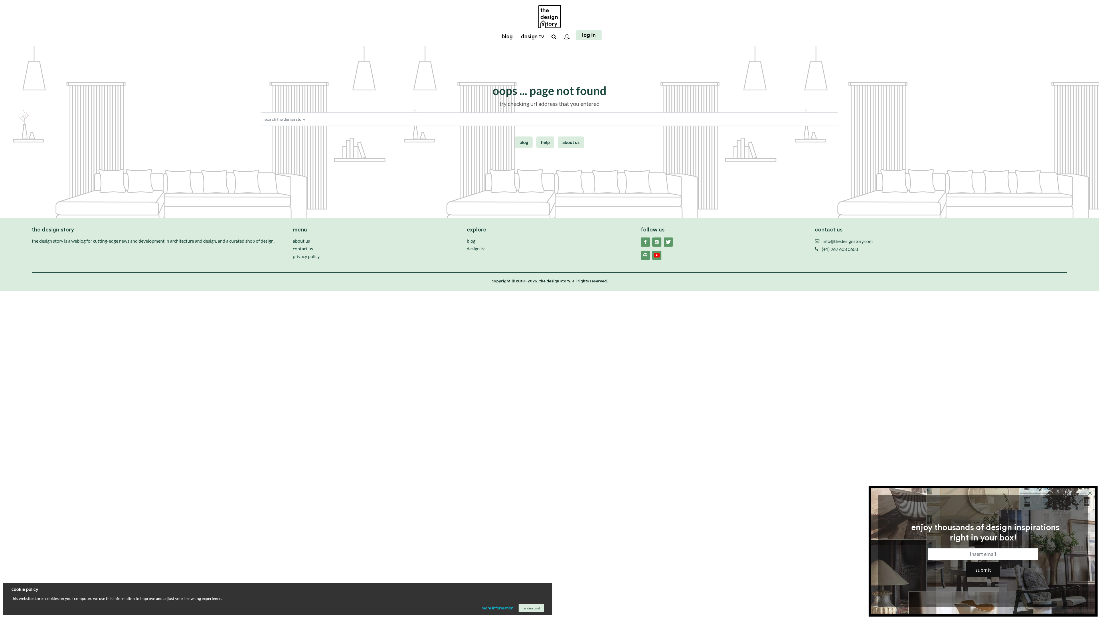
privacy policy (306, 256)
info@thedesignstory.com (847, 241)
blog (523, 142)
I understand (531, 608)
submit (983, 569)
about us (571, 142)
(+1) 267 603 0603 (839, 249)
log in (589, 35)
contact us (303, 248)
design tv (476, 248)
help (545, 142)
